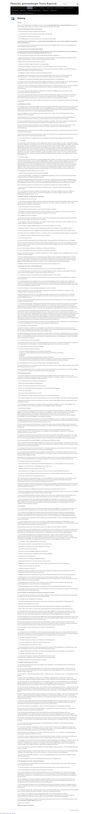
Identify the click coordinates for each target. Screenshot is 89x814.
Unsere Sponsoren (59, 7)
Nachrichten (53, 10)
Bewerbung (45, 10)
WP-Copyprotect (12, 813)
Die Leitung (42, 7)
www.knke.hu (21, 87)
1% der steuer (69, 7)
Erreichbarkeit (15, 10)
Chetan (8, 813)
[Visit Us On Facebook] (13, 18)
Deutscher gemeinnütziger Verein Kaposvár (33, 3)
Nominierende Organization (34, 10)
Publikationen (50, 7)
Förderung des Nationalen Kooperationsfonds (22, 13)
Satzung (30, 7)
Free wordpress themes (74, 810)
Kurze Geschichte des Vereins (18, 7)
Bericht (35, 7)
